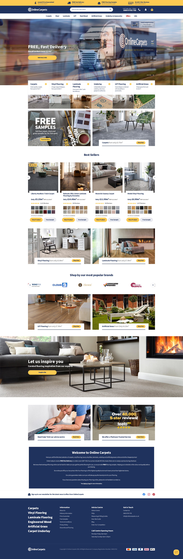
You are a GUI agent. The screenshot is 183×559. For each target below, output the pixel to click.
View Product (36, 220)
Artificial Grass (97, 16)
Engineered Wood (39, 522)
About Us (62, 510)
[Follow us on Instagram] (149, 494)
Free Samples (64, 519)
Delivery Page (87, 483)
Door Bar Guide (96, 519)
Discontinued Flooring (66, 528)
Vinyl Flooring (37, 513)
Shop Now (141, 143)
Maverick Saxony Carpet (104, 194)
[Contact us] (139, 10)
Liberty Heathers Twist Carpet (42, 194)
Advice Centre (96, 510)
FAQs (93, 513)
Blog (93, 522)
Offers (128, 16)
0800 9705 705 (129, 10)
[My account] (145, 9)
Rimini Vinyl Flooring (136, 194)
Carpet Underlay (39, 531)
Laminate (66, 16)
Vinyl (57, 16)
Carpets (49, 16)
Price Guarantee (64, 516)
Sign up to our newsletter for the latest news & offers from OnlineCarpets (57, 494)
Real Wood (84, 16)
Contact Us (126, 510)
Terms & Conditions (66, 522)
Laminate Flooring (40, 517)
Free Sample (50, 220)
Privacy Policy (64, 525)
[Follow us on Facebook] (144, 494)
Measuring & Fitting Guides (100, 516)
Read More (76, 437)
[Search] (110, 10)
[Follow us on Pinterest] (153, 494)
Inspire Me (42, 372)
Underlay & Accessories (114, 16)
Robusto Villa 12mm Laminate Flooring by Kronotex (74, 195)
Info (135, 16)
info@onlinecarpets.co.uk (131, 516)
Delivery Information (66, 513)
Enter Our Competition (98, 525)
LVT (75, 16)
